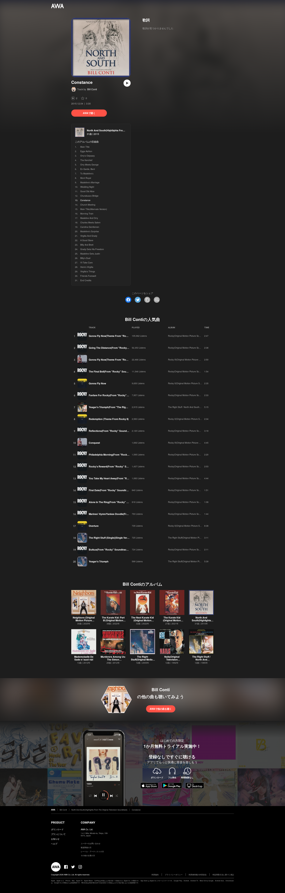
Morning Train (86, 213)
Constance (136, 809)
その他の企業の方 (88, 855)
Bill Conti (92, 89)
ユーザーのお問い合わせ (90, 843)
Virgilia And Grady (88, 235)
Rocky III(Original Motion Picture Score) (186, 359)
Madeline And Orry (89, 217)
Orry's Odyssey (87, 155)
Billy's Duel (85, 258)
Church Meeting (87, 204)
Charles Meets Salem (90, 222)
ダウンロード (57, 829)
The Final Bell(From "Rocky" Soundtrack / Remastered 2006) (123, 371)
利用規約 (155, 874)
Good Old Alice (87, 191)
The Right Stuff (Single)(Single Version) (111, 537)
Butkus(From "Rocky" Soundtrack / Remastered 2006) (119, 549)
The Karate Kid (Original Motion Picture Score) (172, 620)
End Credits (85, 280)
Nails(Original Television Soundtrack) (171, 659)
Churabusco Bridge (89, 195)
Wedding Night (87, 186)
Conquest (94, 442)
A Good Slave (86, 240)
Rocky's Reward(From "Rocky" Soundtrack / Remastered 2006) (124, 466)
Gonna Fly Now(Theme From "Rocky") (110, 336)
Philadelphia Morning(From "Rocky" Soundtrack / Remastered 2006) (127, 454)
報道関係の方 (86, 847)
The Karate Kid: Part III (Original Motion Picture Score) (113, 620)
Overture (94, 526)
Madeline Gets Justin (90, 253)
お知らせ (55, 838)
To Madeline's (86, 173)
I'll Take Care (86, 262)
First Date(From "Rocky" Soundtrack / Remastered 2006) (120, 490)
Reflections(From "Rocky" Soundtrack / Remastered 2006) (122, 431)
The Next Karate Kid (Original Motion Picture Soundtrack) (142, 620)
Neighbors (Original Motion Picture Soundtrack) (84, 620)
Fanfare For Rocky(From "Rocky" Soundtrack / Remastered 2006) (126, 395)
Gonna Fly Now (97, 383)
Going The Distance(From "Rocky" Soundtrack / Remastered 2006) (126, 347)
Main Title (85, 146)
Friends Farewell (88, 275)
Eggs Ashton (86, 151)
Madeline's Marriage (89, 182)
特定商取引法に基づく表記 (223, 874)
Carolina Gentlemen (89, 226)
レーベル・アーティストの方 (92, 851)
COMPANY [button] (88, 822)
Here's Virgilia (86, 266)
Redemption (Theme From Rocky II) (109, 419)
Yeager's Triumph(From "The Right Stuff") (112, 407)
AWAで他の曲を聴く (161, 708)
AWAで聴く (89, 113)
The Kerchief (86, 160)
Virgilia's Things (87, 271)
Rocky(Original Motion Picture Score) (185, 335)
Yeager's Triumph (99, 561)
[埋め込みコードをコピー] (157, 300)
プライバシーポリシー (174, 874)
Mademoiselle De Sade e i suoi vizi (83, 658)
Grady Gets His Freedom (92, 249)
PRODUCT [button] (58, 822)
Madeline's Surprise (89, 231)
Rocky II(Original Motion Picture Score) (186, 383)
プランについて (58, 834)
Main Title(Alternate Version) (93, 209)
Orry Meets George (89, 164)
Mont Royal (85, 177)
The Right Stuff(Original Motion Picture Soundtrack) (192, 537)
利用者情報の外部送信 (197, 874)
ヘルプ (54, 843)
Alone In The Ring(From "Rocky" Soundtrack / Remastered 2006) (125, 502)
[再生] (127, 83)
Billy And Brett (86, 244)
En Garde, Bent (87, 169)
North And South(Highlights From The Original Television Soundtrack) (126, 130)
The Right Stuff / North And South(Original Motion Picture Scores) (198, 407)
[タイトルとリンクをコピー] (147, 300)
